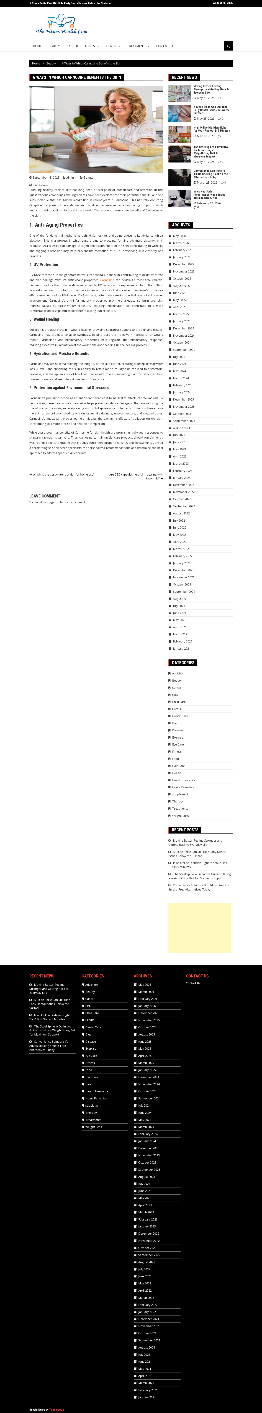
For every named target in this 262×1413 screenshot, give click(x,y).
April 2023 (179, 456)
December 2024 (183, 328)
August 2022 (181, 513)
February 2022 (182, 556)
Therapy (178, 801)
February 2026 (182, 250)
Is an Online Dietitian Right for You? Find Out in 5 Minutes (64, 3)
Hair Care (178, 766)
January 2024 (182, 392)
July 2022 (179, 520)
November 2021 (183, 577)
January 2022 (182, 563)
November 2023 (183, 407)
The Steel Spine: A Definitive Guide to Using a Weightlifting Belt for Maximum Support (211, 151)
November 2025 (183, 271)
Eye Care (178, 744)
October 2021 (182, 584)
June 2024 (179, 364)
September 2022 (184, 506)
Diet (175, 723)
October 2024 (182, 342)
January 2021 (182, 649)
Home (37, 46)
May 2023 (179, 449)
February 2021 (182, 641)
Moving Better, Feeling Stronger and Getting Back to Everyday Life (212, 89)
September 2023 (184, 421)
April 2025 (179, 307)
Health (111, 46)
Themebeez (56, 1409)
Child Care (179, 702)
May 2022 (179, 535)
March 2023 (181, 464)
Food (175, 759)
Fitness (90, 46)
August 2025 (181, 286)
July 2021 (179, 606)
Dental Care (180, 716)
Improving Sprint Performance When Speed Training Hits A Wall (209, 194)
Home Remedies (183, 787)
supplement (180, 794)
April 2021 (179, 627)
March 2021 (181, 634)
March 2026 (181, 243)
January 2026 (182, 257)
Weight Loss (180, 816)
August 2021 (181, 599)
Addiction (178, 673)
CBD (175, 695)
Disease (177, 730)
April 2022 (179, 542)
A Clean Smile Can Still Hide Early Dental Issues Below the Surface (212, 110)
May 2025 (179, 300)
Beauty (54, 46)
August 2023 (181, 428)
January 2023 (182, 478)
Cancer (72, 46)
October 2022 (182, 499)
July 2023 (179, 435)
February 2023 (182, 471)
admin (70, 177)
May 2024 (179, 371)
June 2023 (179, 442)
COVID (176, 709)
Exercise (177, 737)
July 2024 (179, 357)
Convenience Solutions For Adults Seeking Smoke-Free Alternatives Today (211, 174)
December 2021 (183, 570)
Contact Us (165, 46)
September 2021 (184, 592)
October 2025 (182, 279)
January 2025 (182, 321)
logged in (53, 502)
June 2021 (179, 613)
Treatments (137, 46)
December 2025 (183, 264)
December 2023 (183, 399)
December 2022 (183, 485)
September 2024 (184, 350)
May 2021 (179, 620)
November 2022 (183, 492)
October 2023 (182, 414)
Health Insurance (183, 780)
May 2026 (179, 236)
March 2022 (181, 549)
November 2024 (183, 335)
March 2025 (181, 314)
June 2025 (179, 293)
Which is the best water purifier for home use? (64, 474)
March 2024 (181, 378)
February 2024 (182, 385)
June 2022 (179, 527)
